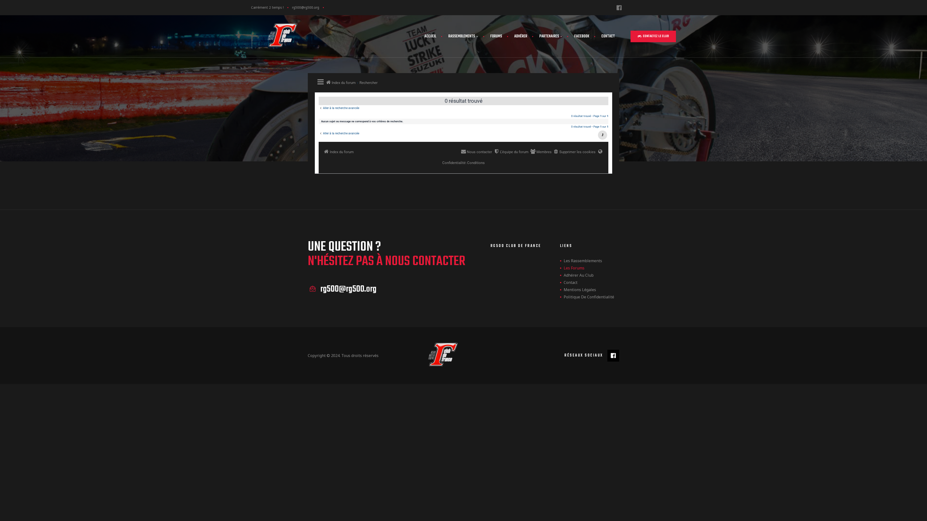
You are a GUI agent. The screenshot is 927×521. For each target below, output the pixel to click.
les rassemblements (583, 260)
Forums (496, 36)
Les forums (574, 268)
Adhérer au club (579, 275)
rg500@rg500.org (305, 7)
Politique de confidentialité (589, 297)
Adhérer (520, 36)
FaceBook (581, 36)
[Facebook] (619, 8)
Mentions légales (580, 289)
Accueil (430, 36)
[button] (653, 36)
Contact (608, 36)
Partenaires (549, 36)
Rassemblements (461, 36)
